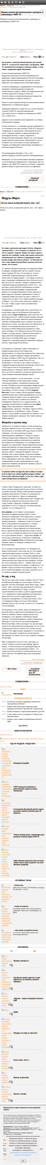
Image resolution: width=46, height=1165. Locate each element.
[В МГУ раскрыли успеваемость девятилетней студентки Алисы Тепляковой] (7, 789)
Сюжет (23, 689)
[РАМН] (7, 1012)
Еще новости (23, 726)
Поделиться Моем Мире (5, 2)
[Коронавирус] (7, 694)
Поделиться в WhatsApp (12, 2)
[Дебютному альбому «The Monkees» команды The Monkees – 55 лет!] (7, 893)
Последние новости (23, 698)
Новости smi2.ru (6, 686)
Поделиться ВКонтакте (2, 2)
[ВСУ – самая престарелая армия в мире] (7, 961)
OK (23, 1161)
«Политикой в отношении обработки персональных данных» (23, 1153)
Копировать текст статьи (23, 2)
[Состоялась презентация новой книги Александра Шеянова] (7, 936)
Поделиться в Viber (16, 2)
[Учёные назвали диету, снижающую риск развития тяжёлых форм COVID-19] (7, 835)
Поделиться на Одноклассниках (9, 2)
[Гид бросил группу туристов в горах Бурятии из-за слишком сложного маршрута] (7, 979)
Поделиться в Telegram (19, 2)
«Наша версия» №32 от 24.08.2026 (34, 660)
